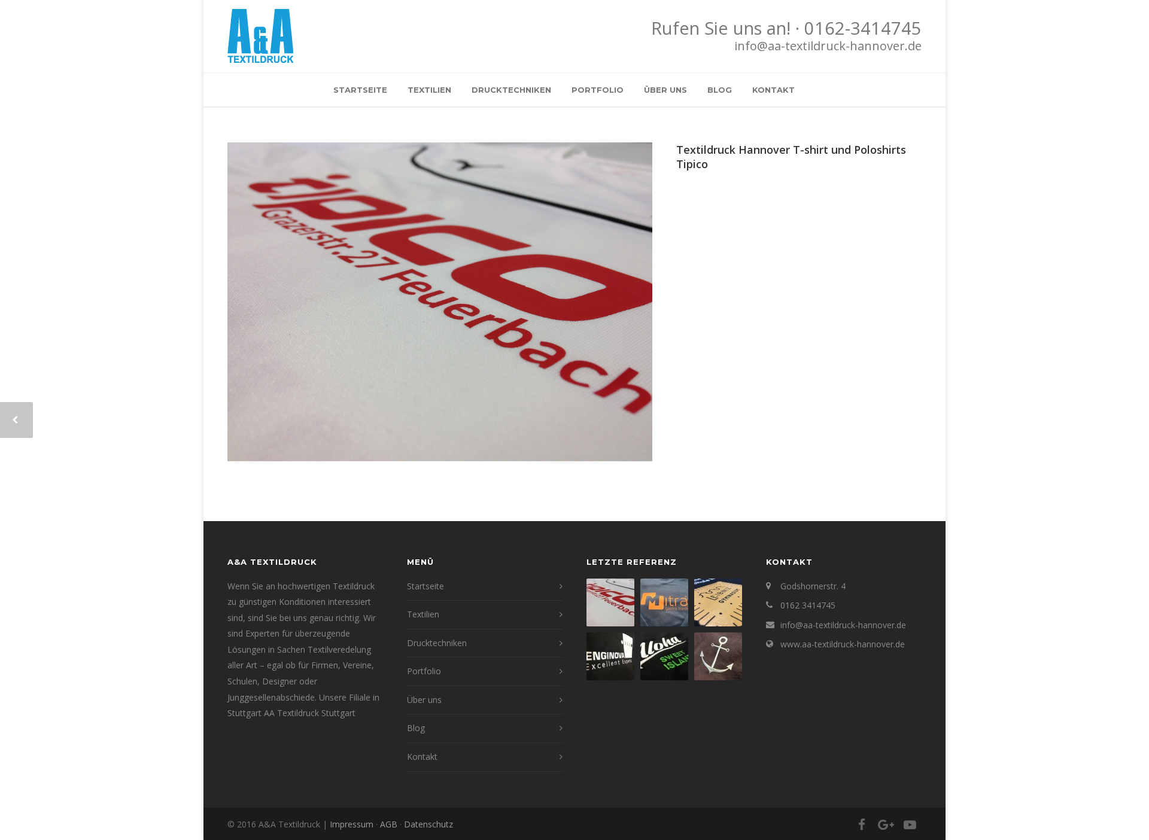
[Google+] (886, 824)
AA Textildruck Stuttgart (309, 713)
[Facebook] (862, 824)
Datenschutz (428, 824)
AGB (388, 824)
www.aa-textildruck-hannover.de (842, 644)
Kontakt (773, 90)
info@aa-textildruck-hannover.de (828, 46)
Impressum (351, 824)
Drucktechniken (511, 90)
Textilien (429, 90)
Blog (719, 90)
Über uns (665, 90)
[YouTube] (910, 824)
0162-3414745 (863, 28)
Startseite (360, 90)
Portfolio (598, 90)
